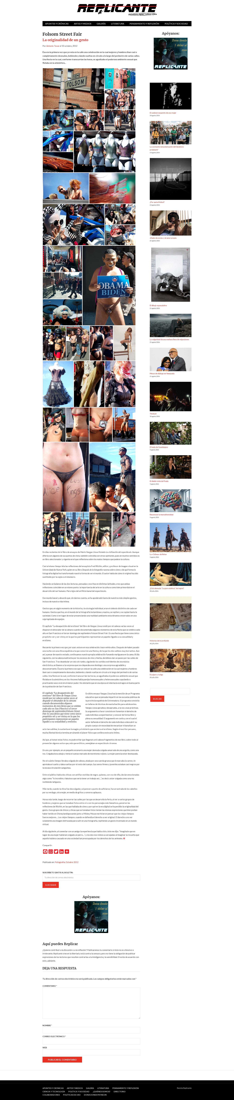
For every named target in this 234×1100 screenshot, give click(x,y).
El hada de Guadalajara (159, 447)
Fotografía (60, 862)
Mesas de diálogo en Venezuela (162, 373)
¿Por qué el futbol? (157, 202)
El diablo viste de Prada (159, 481)
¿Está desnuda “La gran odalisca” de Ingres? (167, 588)
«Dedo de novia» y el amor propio (163, 238)
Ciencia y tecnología (54, 1091)
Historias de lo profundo (159, 641)
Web (45, 1047)
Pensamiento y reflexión (144, 23)
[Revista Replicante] (117, 10)
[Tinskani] (170, 397)
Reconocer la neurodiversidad (161, 514)
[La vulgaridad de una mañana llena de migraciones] (170, 326)
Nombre (47, 1025)
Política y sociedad (176, 23)
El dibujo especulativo (158, 305)
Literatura (117, 23)
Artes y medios (82, 23)
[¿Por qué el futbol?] (170, 179)
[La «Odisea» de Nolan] (170, 538)
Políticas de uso (72, 1095)
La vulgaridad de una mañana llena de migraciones (169, 339)
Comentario (50, 986)
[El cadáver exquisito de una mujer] (170, 97)
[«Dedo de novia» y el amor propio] (170, 223)
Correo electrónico (54, 1036)
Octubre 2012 (72, 862)
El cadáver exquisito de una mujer (163, 113)
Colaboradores (51, 1095)
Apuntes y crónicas (57, 23)
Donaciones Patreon (95, 1095)
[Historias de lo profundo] (170, 617)
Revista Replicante (184, 1088)
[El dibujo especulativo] (170, 275)
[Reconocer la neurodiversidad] (170, 501)
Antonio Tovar (52, 46)
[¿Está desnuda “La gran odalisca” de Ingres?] (170, 575)
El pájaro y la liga (156, 675)
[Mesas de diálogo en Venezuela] (170, 360)
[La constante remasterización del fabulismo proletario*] (170, 133)
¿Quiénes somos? (101, 1091)
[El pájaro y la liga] (170, 661)
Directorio (120, 1091)
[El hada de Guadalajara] (170, 434)
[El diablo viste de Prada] (170, 467)
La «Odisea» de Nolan (158, 554)
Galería (101, 23)
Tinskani (153, 414)
